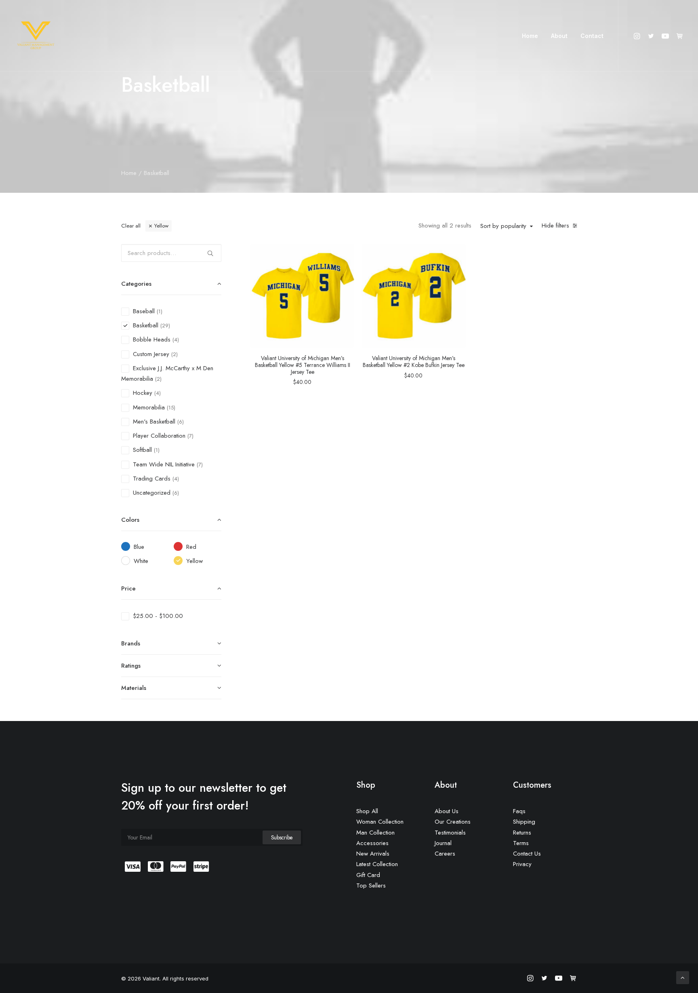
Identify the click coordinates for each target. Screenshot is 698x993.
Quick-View (344, 253)
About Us (446, 811)
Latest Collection (377, 864)
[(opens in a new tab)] (302, 296)
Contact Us (527, 853)
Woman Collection (380, 821)
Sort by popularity (503, 226)
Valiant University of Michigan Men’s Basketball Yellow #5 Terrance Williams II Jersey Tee (302, 365)
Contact (591, 35)
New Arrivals (372, 853)
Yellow (161, 226)
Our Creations (453, 821)
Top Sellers (371, 885)
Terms (521, 843)
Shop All (367, 811)
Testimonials (450, 832)
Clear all (131, 226)
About (559, 35)
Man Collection (375, 832)
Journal (443, 843)
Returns (522, 832)
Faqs (519, 811)
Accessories (372, 843)
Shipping (524, 821)
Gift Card (368, 875)
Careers (445, 853)
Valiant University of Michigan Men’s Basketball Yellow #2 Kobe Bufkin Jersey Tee (414, 361)
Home (530, 35)
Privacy (522, 864)
